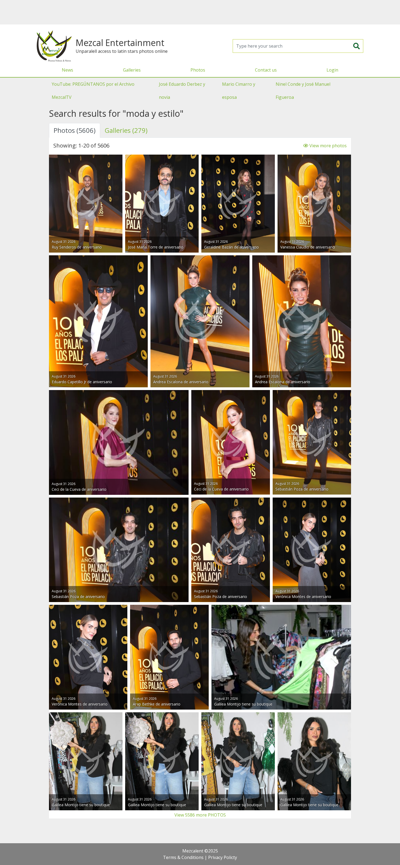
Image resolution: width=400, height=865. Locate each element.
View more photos (327, 146)
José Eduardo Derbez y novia (182, 90)
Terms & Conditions (183, 857)
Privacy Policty (222, 857)
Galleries (132, 70)
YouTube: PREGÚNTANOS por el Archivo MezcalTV (93, 90)
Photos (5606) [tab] (75, 130)
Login (332, 70)
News (67, 70)
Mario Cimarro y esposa (238, 90)
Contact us (266, 70)
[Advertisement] (200, 12)
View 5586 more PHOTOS (200, 815)
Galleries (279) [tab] (126, 130)
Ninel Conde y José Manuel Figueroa (303, 90)
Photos (197, 70)
